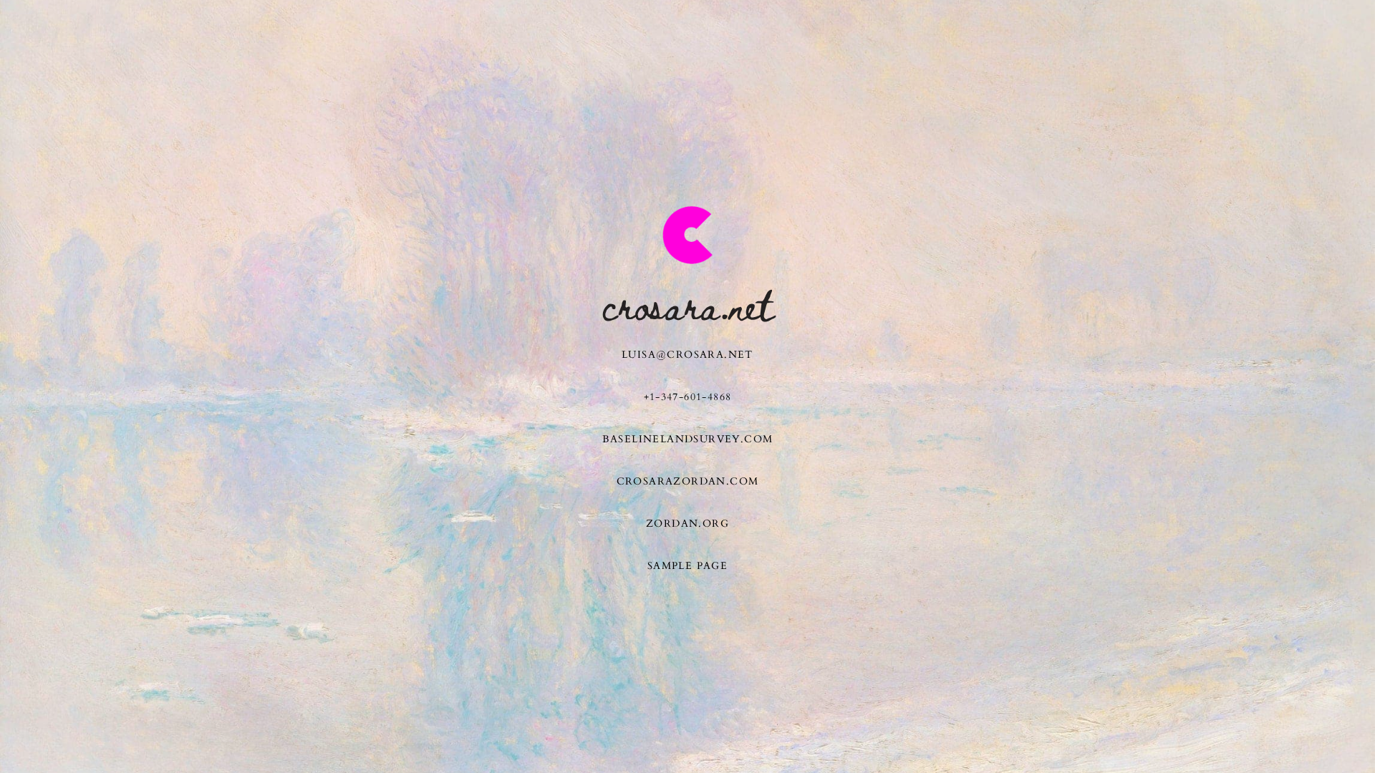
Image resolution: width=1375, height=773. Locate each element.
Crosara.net (688, 304)
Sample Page (687, 566)
